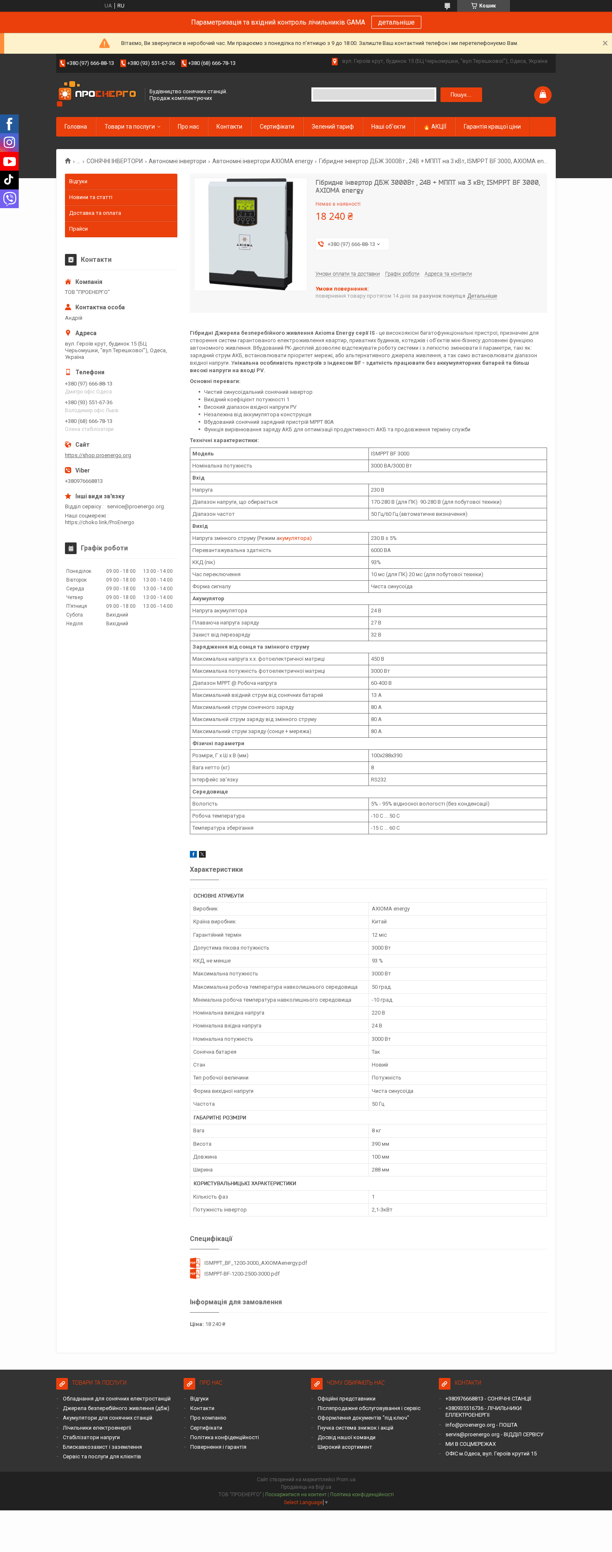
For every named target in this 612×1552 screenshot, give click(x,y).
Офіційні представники (347, 1398)
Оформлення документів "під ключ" (363, 1418)
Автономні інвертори (177, 161)
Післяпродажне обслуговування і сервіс (369, 1408)
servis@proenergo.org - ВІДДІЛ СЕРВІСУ (494, 1434)
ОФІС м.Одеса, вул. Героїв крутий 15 (491, 1453)
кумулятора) (295, 538)
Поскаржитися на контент (295, 1494)
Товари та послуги (129, 126)
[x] (202, 856)
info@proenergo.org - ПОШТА (481, 1425)
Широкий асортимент (345, 1447)
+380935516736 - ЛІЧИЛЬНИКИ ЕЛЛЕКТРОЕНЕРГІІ (483, 1411)
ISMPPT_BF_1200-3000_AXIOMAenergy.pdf (255, 1263)
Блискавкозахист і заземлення (102, 1447)
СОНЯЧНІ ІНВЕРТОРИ (115, 161)
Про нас (188, 126)
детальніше (396, 22)
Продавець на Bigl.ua (306, 1487)
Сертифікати (277, 126)
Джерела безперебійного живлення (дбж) (116, 1408)
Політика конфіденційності (224, 1437)
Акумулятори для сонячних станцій (107, 1418)
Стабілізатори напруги (91, 1437)
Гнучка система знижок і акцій (355, 1428)
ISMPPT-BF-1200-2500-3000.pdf (242, 1274)
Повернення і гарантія (218, 1447)
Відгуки (78, 181)
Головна (76, 126)
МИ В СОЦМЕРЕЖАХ (470, 1444)
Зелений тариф (333, 126)
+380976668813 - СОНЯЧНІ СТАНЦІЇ (488, 1398)
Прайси (78, 229)
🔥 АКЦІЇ (434, 126)
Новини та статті (90, 197)
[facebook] (193, 856)
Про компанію (208, 1418)
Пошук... (461, 95)
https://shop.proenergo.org (98, 455)
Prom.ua (346, 1479)
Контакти (229, 126)
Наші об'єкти (388, 126)
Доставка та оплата (95, 213)
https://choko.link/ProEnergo (99, 522)
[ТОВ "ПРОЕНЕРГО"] (97, 94)
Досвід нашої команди (347, 1437)
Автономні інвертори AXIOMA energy (262, 161)
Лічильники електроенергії (97, 1428)
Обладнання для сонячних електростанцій (117, 1398)
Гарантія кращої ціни (492, 126)
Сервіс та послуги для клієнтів (102, 1456)
